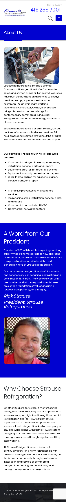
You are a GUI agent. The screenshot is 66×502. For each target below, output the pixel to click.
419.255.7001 (45, 10)
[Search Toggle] (50, 18)
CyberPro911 (16, 494)
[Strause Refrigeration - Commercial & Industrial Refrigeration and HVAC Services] (15, 13)
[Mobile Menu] (59, 18)
